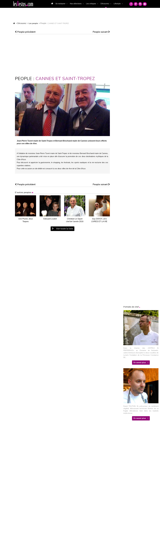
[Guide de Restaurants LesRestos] (23, 3)
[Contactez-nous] (145, 4)
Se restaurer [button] (60, 3)
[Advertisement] (62, 55)
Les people (33, 23)
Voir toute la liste (64, 228)
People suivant (100, 31)
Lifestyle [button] (117, 3)
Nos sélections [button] (76, 3)
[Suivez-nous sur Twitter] (136, 4)
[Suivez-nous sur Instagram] (140, 4)
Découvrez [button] (104, 3)
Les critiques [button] (91, 3)
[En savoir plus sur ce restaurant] (25, 205)
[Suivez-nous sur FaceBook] (131, 4)
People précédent (26, 31)
